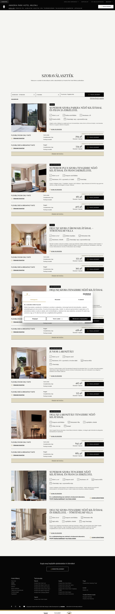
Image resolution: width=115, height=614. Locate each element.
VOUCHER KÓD (14, 99)
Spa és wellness (15, 588)
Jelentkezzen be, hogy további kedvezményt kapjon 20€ (92, 203)
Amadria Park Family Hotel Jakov (42, 588)
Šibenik (36, 581)
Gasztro (36, 8)
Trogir (84, 581)
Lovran (84, 588)
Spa (41, 8)
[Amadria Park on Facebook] (11, 607)
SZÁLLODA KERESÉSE (70, 1)
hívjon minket (72, 499)
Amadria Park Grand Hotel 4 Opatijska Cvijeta (67, 589)
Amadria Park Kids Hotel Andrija (42, 587)
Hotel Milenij (15, 578)
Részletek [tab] (57, 299)
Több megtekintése (18, 138)
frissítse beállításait (59, 499)
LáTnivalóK (78, 8)
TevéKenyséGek (49, 8)
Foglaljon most (94, 137)
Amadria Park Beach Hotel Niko (41, 590)
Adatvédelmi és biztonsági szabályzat (74, 606)
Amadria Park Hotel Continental (66, 594)
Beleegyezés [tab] (34, 299)
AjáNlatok (29, 8)
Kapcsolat (13, 581)
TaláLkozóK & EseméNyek (64, 8)
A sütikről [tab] (81, 299)
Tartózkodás (38, 578)
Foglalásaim (14, 594)
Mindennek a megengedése (80, 318)
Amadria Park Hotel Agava (64, 592)
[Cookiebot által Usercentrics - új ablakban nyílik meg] (84, 294)
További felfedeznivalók (89, 594)
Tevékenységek (15, 592)
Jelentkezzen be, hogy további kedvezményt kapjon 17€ (92, 255)
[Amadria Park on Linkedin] (19, 607)
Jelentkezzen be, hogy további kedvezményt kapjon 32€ (92, 440)
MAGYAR (108, 1)
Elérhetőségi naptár (97, 98)
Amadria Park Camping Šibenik (41, 592)
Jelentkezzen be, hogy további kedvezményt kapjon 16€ (92, 143)
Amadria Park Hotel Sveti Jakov (66, 585)
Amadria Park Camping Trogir (90, 583)
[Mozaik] (62, 606)
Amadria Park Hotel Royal (64, 587)
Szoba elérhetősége (98, 497)
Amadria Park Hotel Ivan (40, 583)
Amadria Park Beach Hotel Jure (41, 585)
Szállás (12, 582)
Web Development (54, 606)
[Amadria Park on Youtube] (24, 607)
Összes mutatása (57, 154)
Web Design (45, 606)
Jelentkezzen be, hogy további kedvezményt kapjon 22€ (92, 327)
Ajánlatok (13, 584)
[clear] (34, 94)
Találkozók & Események (17, 590)
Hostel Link (85, 590)
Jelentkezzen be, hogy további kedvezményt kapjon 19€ (92, 265)
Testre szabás (56, 318)
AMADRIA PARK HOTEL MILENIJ (23, 5)
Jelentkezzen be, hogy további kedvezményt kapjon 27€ (92, 390)
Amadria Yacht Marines (88, 598)
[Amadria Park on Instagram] (15, 607)
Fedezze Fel (20, 8)
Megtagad (35, 318)
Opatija (60, 581)
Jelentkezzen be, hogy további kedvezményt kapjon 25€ (92, 380)
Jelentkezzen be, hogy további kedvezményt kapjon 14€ (92, 133)
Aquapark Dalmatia (87, 596)
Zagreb (36, 597)
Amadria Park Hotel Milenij (64, 583)
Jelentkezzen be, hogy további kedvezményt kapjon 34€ (92, 450)
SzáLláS (12, 8)
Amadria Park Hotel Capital (40, 599)
